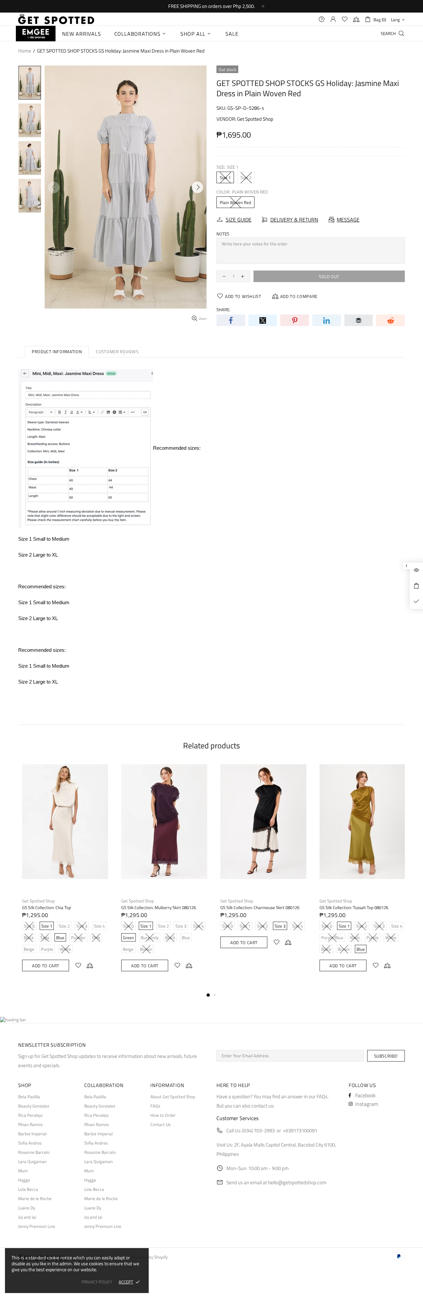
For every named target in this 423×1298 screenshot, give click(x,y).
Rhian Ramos (30, 1124)
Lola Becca (28, 1189)
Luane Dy (26, 1208)
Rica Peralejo (30, 1115)
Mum (23, 1171)
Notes (222, 234)
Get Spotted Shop (255, 119)
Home (24, 51)
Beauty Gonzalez (33, 1106)
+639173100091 (300, 1130)
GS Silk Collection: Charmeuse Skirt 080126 (257, 907)
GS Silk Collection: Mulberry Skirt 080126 (156, 907)
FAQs (155, 1106)
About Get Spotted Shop (172, 1097)
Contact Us (160, 1124)
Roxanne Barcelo (34, 1152)
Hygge (24, 1180)
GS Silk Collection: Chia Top (44, 907)
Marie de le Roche (35, 1198)
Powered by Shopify (149, 1257)
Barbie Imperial (32, 1134)
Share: (223, 310)
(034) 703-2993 (258, 1130)
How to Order (163, 1115)
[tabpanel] (62, 874)
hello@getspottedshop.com (297, 1182)
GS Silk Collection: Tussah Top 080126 (351, 907)
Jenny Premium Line (36, 1226)
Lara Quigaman (32, 1161)
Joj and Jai (27, 1217)
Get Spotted (56, 19)
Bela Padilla (29, 1097)
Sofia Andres (30, 1143)
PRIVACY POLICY (97, 1282)
